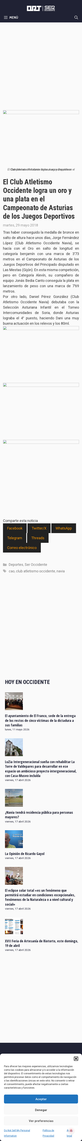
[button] (76, 1059)
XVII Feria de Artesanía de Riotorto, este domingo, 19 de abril (41, 943)
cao (12, 571)
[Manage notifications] (71, 1131)
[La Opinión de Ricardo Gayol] (14, 845)
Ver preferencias (41, 1121)
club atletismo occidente (35, 571)
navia (61, 571)
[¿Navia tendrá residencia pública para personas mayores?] (14, 804)
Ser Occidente (36, 564)
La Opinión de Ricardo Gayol (24, 853)
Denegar (41, 1110)
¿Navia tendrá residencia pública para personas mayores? (39, 814)
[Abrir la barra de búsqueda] (76, 17)
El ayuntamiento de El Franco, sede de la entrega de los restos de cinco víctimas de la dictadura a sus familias (40, 720)
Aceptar (41, 1099)
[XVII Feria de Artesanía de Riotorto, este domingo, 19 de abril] (14, 933)
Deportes (16, 564)
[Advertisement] (41, 65)
